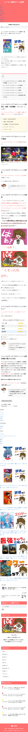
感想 (1, 439)
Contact (2, 21)
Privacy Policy (11, 728)
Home (6, 728)
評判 (1, 443)
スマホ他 (2, 17)
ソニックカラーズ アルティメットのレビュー (13, 92)
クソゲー (2, 434)
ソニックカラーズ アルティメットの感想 (12, 90)
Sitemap (2, 19)
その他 (4, 671)
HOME (15, 726)
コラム (4, 673)
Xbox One (2, 13)
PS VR (4, 657)
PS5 (1, 6)
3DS (1, 15)
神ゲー (1, 441)
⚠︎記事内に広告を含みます (14, 24)
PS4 (1, 7)
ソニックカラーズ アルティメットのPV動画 (12, 85)
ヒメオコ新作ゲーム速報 (14, 2)
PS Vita (2, 11)
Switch (1, 9)
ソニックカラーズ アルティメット (8, 436)
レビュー (2, 437)
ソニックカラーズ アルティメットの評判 (12, 87)
